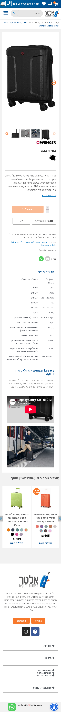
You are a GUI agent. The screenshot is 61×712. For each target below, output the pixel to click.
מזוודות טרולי (34, 22)
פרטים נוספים (49, 195)
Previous (54, 134)
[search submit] (13, 13)
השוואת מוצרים (42, 221)
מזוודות (45, 22)
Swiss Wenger (45, 250)
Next (6, 134)
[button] (6, 13)
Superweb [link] (38, 705)
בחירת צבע (48, 150)
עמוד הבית (54, 22)
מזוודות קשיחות (30, 237)
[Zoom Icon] (30, 78)
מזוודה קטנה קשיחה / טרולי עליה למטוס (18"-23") (28, 234)
